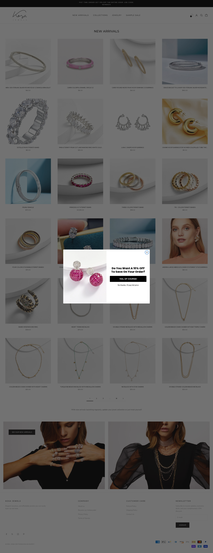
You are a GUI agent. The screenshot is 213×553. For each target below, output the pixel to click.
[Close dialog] (147, 252)
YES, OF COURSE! (128, 279)
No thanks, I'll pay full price (128, 285)
